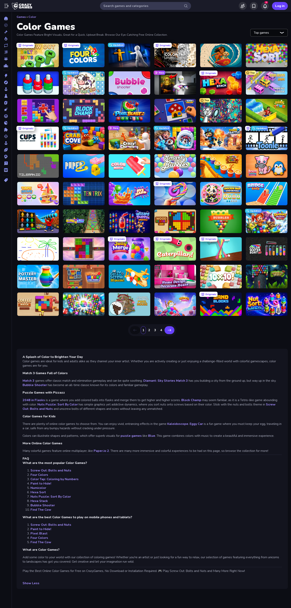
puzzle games (131, 436)
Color (32, 17)
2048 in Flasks (34, 400)
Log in (280, 6)
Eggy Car (197, 424)
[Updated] (6, 45)
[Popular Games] (6, 38)
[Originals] (6, 52)
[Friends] (243, 6)
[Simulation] (6, 143)
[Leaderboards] (6, 65)
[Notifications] (265, 6)
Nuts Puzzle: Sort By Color (57, 404)
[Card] (6, 102)
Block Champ (191, 400)
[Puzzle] (6, 129)
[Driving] (6, 116)
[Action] (6, 75)
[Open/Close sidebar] (6, 6)
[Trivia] (6, 163)
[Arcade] (6, 89)
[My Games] (254, 6)
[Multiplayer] (6, 58)
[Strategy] (6, 156)
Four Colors (39, 475)
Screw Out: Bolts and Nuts (50, 470)
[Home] (6, 18)
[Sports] (6, 149)
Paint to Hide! (40, 483)
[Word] (6, 170)
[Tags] (6, 180)
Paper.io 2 (101, 451)
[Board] (6, 96)
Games (21, 17)
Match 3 (28, 381)
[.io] (6, 122)
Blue (151, 436)
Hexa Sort (38, 492)
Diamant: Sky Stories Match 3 (165, 381)
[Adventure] (6, 82)
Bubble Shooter (35, 385)
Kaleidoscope (177, 424)
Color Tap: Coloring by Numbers (54, 479)
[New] (6, 32)
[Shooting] (6, 136)
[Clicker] (6, 109)
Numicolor (38, 488)
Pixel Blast (39, 533)
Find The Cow (40, 510)
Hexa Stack (39, 501)
